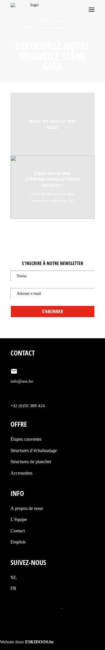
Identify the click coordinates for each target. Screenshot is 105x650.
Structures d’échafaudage (33, 450)
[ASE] (32, 10)
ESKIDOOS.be (39, 641)
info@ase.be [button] (21, 381)
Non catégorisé (55, 20)
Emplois (18, 541)
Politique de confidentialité (35, 607)
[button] (91, 9)
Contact (17, 530)
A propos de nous (26, 508)
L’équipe (18, 519)
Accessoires (21, 472)
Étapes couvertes (25, 439)
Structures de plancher (30, 461)
